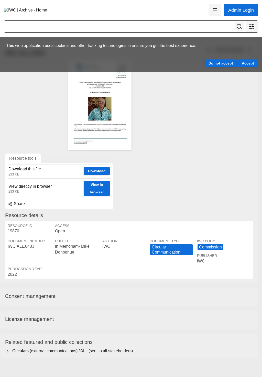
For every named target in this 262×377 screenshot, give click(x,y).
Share (19, 204)
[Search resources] (239, 26)
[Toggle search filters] (252, 26)
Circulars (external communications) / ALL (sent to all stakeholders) (71, 351)
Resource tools (23, 158)
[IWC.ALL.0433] (99, 105)
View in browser (97, 188)
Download (97, 171)
